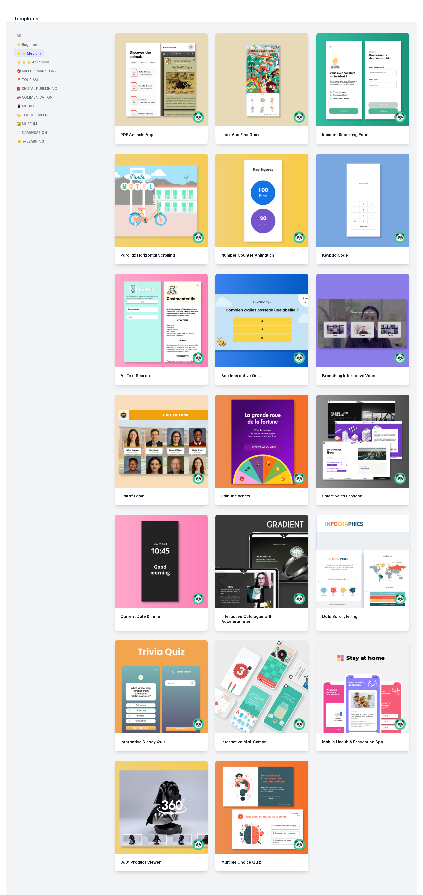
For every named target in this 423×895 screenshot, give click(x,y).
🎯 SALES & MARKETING (37, 71)
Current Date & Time (140, 616)
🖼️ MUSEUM (27, 124)
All (19, 36)
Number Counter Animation (247, 255)
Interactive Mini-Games (243, 741)
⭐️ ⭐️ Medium (29, 53)
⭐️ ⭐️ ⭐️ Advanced (33, 62)
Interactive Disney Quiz (142, 741)
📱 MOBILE (26, 106)
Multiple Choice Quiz (241, 862)
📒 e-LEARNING (30, 141)
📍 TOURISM (27, 80)
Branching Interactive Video (349, 375)
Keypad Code (335, 255)
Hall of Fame (132, 496)
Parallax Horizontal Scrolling (147, 255)
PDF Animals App (136, 134)
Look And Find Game (241, 134)
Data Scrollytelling (339, 616)
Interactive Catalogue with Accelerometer (246, 619)
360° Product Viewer (140, 862)
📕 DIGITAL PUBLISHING (37, 88)
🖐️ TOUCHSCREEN (32, 115)
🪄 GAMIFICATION (32, 132)
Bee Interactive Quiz (241, 375)
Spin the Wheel (235, 496)
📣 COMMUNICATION (35, 97)
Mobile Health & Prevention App (352, 741)
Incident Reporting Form (345, 134)
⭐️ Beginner (27, 44)
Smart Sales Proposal (342, 496)
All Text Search (135, 375)
